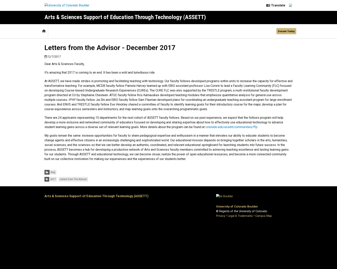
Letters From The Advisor (73, 179)
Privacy (220, 216)
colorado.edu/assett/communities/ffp (231, 127)
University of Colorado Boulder (237, 206)
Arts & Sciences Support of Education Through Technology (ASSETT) (125, 17)
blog (53, 172)
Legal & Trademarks (240, 216)
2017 (53, 179)
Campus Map (263, 216)
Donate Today (286, 31)
